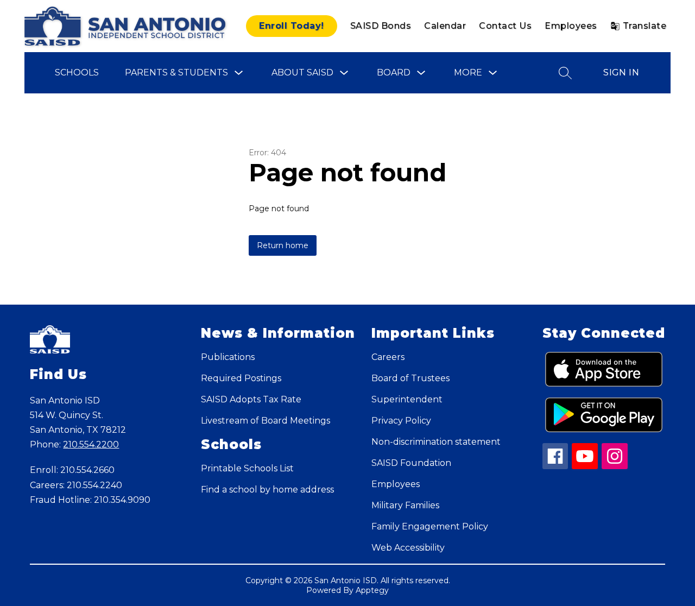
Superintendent (407, 399)
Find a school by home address (267, 489)
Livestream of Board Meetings (265, 420)
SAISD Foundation (411, 463)
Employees (571, 26)
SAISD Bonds (381, 26)
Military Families (405, 505)
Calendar (445, 26)
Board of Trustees (410, 378)
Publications (228, 357)
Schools (77, 72)
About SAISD (302, 72)
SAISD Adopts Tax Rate (251, 399)
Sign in (621, 72)
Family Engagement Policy (429, 526)
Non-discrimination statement (436, 442)
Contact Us (505, 26)
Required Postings (241, 378)
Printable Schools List (247, 468)
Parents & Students (176, 72)
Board (393, 72)
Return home (282, 245)
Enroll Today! (291, 26)
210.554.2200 (91, 444)
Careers (388, 357)
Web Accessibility (408, 547)
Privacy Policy (401, 420)
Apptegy (372, 590)
